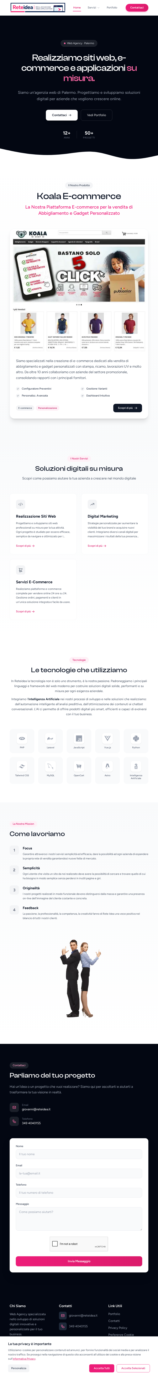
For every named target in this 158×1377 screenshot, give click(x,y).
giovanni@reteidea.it (36, 1109)
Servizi (92, 7)
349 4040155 (31, 1123)
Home (77, 7)
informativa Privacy (24, 1358)
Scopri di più (125, 408)
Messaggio (22, 1204)
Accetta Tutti (102, 1368)
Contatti (114, 1321)
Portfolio (112, 7)
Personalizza (18, 1368)
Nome (19, 1146)
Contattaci (137, 7)
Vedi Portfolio (96, 115)
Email (19, 1165)
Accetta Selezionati (133, 1368)
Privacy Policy (117, 1328)
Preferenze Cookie (121, 1335)
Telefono (21, 1184)
